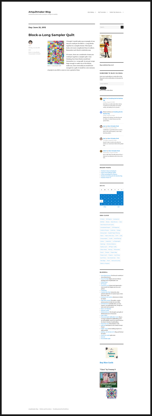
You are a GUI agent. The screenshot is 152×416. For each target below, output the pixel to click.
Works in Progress (104, 263)
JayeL (104, 126)
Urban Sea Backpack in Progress (109, 174)
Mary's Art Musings (106, 308)
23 (121, 201)
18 (104, 201)
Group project (32, 53)
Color (120, 221)
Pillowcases (117, 249)
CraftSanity (104, 290)
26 (108, 204)
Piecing (110, 249)
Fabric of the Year (109, 235)
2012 (29, 50)
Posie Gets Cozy (105, 323)
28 (115, 204)
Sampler (38, 53)
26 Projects (109, 219)
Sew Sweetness (111, 257)
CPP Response (115, 227)
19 (108, 201)
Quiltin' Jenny (104, 328)
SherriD (103, 337)
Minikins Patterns (111, 244)
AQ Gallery (91, 12)
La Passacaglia (116, 241)
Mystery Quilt (103, 246)
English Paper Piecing (114, 233)
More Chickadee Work (113, 126)
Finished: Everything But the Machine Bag (111, 176)
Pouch (102, 252)
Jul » (119, 207)
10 (101, 198)
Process (107, 252)
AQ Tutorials (102, 12)
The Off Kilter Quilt (105, 338)
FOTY (117, 235)
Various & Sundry (115, 260)
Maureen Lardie (105, 310)
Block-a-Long (32, 52)
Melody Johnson (105, 312)
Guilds (110, 238)
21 (115, 201)
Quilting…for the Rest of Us (108, 332)
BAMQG (102, 221)
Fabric (102, 235)
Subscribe (103, 88)
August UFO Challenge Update (108, 172)
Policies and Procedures (46, 409)
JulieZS (105, 98)
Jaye (29, 45)
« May (104, 207)
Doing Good (103, 233)
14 (115, 198)
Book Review (114, 221)
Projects (111, 255)
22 (118, 201)
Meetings (102, 244)
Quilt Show (103, 257)
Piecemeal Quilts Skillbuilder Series (110, 317)
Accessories (116, 219)
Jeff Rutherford (105, 303)
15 (118, 198)
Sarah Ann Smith (105, 335)
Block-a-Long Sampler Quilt (51, 35)
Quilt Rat (103, 325)
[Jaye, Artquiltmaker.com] (112, 46)
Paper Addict (104, 315)
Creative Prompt (104, 230)
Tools (118, 257)
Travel (108, 260)
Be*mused (103, 284)
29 (118, 204)
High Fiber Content (106, 300)
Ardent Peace (104, 282)
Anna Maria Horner (106, 275)
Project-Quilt (103, 255)
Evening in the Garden (106, 297)
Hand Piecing (117, 238)
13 (111, 198)
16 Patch (102, 219)
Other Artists (103, 249)
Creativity (112, 230)
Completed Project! (105, 227)
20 (111, 201)
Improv (102, 241)
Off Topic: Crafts (112, 246)
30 (121, 204)
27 (111, 204)
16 (121, 198)
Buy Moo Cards (106, 362)
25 (105, 204)
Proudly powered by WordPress (61, 409)
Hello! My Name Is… (116, 12)
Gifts (121, 235)
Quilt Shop (117, 255)
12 (108, 198)
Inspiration (108, 241)
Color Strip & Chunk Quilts (107, 224)
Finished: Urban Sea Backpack (108, 171)
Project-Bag (114, 252)
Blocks (37, 52)
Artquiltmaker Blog (39, 12)
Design (119, 230)
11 (104, 198)
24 (101, 204)
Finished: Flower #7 (106, 177)
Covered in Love (105, 285)
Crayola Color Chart (106, 292)
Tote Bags (102, 260)
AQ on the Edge (105, 279)
